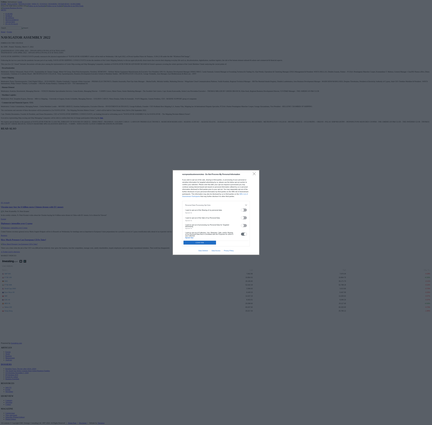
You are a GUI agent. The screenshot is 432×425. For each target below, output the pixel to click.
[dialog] (216, 212)
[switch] (244, 210)
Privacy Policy (229, 251)
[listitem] (216, 205)
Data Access (216, 251)
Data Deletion (203, 251)
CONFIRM (200, 243)
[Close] (255, 174)
